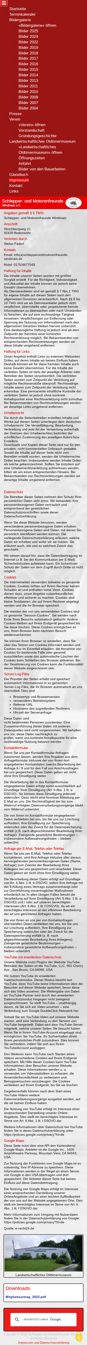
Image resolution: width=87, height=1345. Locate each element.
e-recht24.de (24, 1228)
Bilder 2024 (28, 36)
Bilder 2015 (28, 69)
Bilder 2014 (28, 75)
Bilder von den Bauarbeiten (42, 169)
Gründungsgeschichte (37, 136)
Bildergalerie (20, 20)
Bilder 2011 (28, 86)
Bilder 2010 (28, 91)
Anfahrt (25, 163)
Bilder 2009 (28, 97)
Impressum (19, 180)
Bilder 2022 (28, 42)
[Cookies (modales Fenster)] (79, 1337)
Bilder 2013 (28, 80)
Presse (15, 114)
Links (14, 191)
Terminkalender (22, 14)
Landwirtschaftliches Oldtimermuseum (42, 141)
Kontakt (16, 186)
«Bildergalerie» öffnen (37, 25)
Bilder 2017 (28, 58)
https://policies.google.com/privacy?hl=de (34, 1134)
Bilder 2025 (28, 31)
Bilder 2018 (28, 53)
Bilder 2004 (28, 108)
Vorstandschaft (32, 130)
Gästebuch (18, 174)
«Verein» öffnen (32, 125)
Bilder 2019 (28, 47)
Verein (14, 119)
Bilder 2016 (28, 64)
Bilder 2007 (28, 103)
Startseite (17, 9)
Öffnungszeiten (32, 158)
